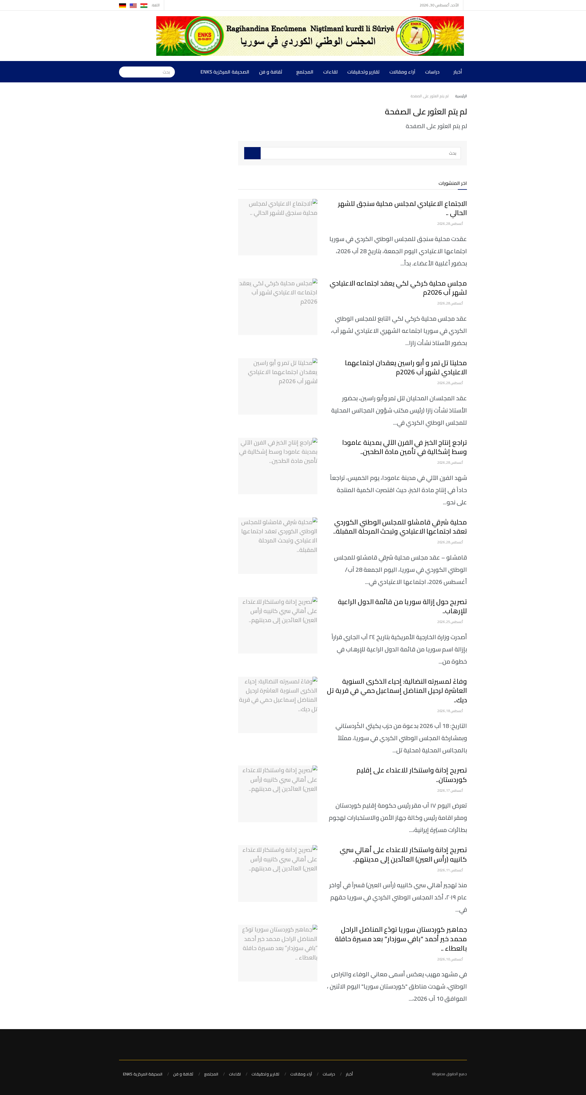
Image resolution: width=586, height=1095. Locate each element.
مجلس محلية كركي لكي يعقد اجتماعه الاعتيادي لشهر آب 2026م (398, 288)
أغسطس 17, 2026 (450, 790)
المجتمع (304, 71)
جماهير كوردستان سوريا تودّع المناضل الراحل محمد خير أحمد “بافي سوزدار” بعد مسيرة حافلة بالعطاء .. (401, 939)
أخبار (458, 71)
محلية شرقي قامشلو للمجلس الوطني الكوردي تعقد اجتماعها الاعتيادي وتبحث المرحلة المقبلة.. (400, 527)
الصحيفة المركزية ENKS (225, 71)
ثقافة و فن (270, 71)
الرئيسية (461, 95)
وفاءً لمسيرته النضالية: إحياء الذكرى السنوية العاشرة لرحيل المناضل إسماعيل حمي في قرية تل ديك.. (397, 691)
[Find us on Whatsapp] (169, 5)
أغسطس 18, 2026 (450, 711)
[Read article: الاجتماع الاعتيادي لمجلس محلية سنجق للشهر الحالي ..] (277, 227)
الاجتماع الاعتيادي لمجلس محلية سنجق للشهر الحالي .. (402, 208)
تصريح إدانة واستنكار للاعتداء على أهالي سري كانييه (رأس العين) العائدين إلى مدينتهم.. (403, 854)
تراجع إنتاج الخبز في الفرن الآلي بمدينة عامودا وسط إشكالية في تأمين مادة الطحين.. (404, 447)
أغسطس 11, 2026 (450, 870)
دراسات (432, 71)
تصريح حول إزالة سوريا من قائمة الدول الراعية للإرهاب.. (402, 606)
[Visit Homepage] (311, 36)
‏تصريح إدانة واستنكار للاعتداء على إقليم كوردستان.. (411, 775)
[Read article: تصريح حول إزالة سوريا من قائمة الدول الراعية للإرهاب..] (277, 625)
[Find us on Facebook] (177, 5)
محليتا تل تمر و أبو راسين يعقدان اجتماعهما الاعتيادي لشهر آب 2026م (406, 367)
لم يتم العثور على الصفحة (430, 95)
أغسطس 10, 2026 (450, 959)
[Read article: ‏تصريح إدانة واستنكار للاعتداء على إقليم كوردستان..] (277, 793)
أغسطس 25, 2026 (450, 622)
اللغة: (155, 5)
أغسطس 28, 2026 (450, 224)
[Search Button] (123, 71)
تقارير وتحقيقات (363, 71)
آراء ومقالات (402, 71)
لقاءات (330, 71)
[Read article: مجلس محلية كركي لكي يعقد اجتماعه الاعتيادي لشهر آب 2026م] (277, 307)
